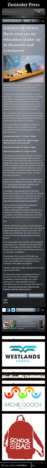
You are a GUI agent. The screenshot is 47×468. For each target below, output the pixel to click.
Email (4, 310)
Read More (22, 465)
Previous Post (17, 296)
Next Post (36, 296)
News (27, 21)
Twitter (13, 310)
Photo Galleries (12, 21)
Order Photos (25, 310)
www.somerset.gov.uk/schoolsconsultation (20, 201)
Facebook (9, 310)
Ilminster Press (24, 4)
